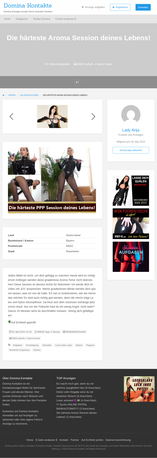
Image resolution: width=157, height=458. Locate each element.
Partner (75, 440)
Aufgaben (17, 345)
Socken (37, 350)
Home (7, 19)
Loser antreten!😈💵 (68, 400)
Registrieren (122, 7)
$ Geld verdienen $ (65, 19)
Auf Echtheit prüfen (92, 440)
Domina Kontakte (28, 5)
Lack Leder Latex (63, 345)
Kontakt (63, 440)
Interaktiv (46, 345)
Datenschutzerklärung (118, 440)
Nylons (79, 345)
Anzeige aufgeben (95, 7)
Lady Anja (130, 130)
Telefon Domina (41, 19)
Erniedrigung (32, 345)
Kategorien (22, 19)
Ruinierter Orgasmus (19, 350)
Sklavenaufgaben (59, 64)
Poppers (90, 345)
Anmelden (143, 7)
